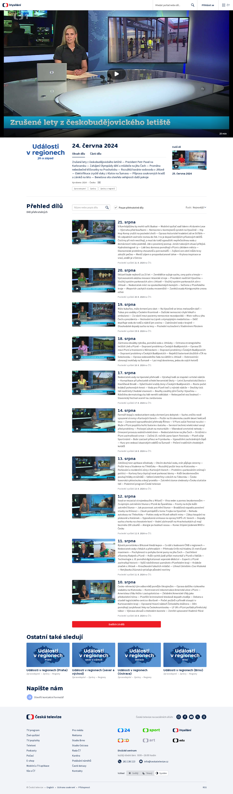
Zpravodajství (80, 188)
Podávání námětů (81, 760)
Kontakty (77, 770)
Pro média (77, 730)
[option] (133, 773)
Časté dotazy (79, 765)
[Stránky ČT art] (149, 741)
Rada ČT (76, 750)
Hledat (192, 5)
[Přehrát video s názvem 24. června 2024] (116, 74)
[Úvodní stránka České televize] (44, 716)
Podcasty (31, 750)
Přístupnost (84, 787)
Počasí (30, 755)
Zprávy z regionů (107, 188)
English (50, 787)
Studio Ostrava (80, 745)
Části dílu (95, 153)
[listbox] (147, 773)
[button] (116, 73)
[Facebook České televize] (185, 716)
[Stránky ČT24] (124, 731)
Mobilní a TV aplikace (37, 765)
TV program (32, 730)
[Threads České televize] (204, 716)
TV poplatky (33, 740)
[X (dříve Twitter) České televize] (197, 716)
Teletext (31, 745)
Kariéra (76, 755)
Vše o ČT (31, 770)
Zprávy (93, 188)
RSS (205, 787)
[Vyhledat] (107, 207)
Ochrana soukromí (66, 787)
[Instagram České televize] (178, 716)
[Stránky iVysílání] (182, 731)
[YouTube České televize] (191, 716)
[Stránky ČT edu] (178, 741)
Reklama (77, 735)
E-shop (30, 760)
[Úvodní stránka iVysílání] (15, 5)
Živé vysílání (32, 735)
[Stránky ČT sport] (151, 731)
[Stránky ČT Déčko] (123, 741)
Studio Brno (78, 740)
